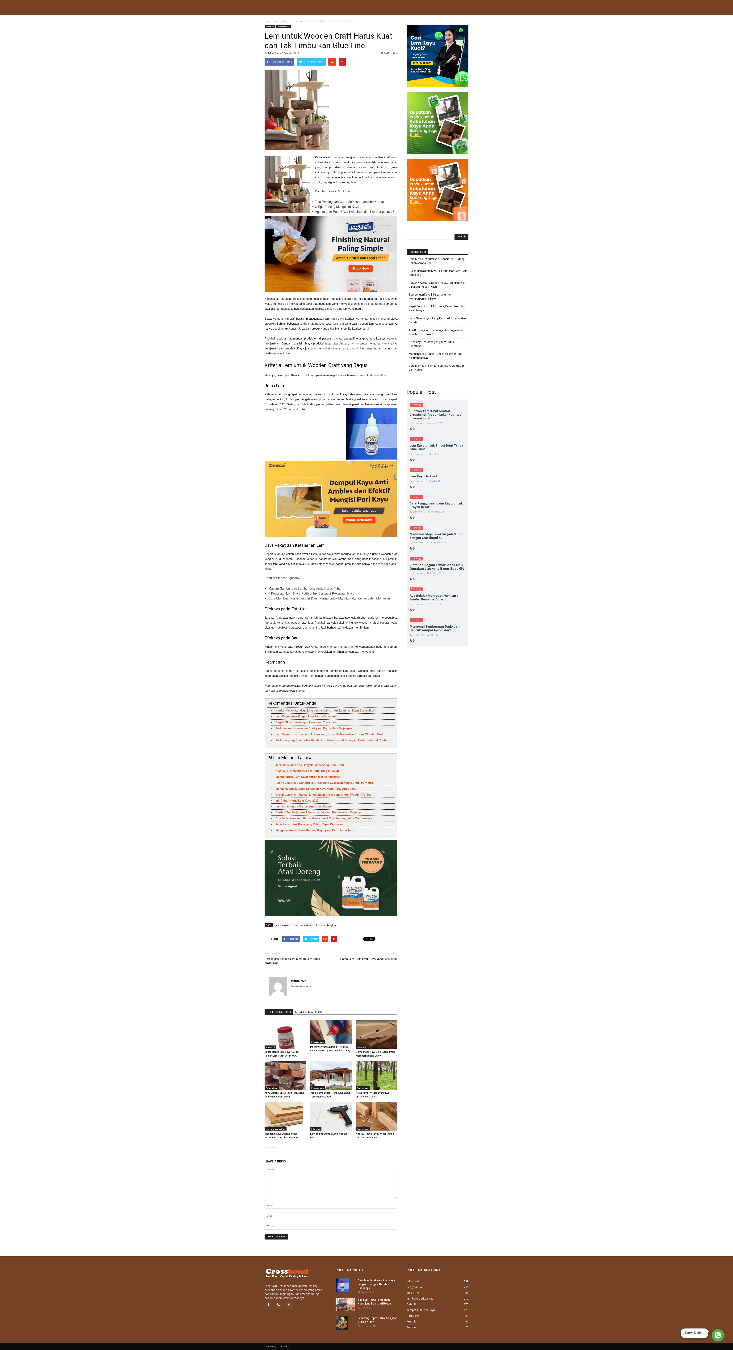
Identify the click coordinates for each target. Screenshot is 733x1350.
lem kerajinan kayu (302, 925)
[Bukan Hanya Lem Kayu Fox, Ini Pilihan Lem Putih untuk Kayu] (285, 1034)
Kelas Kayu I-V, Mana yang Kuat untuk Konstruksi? (431, 344)
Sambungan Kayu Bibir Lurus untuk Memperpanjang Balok (430, 296)
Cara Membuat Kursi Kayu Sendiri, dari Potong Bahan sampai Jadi (437, 261)
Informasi (280, 21)
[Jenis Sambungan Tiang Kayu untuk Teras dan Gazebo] (331, 1075)
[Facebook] (268, 1305)
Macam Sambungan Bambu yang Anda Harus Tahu (304, 588)
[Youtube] (289, 1305)
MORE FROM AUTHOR (308, 1012)
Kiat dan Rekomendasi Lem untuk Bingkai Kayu (307, 770)
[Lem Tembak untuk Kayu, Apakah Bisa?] (331, 1116)
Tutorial (412, 1327)
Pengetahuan (284, 26)
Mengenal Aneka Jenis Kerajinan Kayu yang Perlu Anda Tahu (315, 788)
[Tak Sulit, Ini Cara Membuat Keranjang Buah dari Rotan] (345, 1304)
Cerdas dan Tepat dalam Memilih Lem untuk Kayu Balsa (292, 961)
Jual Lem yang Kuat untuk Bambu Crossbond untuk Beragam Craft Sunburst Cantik (331, 740)
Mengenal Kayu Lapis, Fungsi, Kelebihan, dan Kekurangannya (435, 355)
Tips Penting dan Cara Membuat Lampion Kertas (349, 202)
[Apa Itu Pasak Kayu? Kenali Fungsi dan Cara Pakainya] (376, 1116)
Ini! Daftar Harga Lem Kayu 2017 (296, 800)
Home (268, 21)
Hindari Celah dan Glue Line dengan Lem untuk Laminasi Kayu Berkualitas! (325, 710)
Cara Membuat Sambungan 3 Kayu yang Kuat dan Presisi (436, 367)
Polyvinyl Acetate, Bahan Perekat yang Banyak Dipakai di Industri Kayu (437, 284)
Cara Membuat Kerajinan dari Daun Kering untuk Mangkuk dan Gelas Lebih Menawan (329, 598)
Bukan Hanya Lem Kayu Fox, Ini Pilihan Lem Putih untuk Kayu (438, 272)
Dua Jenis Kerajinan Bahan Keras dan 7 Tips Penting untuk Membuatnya (323, 818)
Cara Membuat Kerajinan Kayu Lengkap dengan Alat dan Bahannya (376, 1284)
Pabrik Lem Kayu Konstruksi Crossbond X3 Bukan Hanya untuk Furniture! (325, 782)
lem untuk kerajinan (326, 925)
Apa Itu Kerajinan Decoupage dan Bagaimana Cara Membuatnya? (436, 332)
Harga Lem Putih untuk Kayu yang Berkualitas (368, 959)
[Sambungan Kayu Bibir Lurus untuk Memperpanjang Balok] (376, 1034)
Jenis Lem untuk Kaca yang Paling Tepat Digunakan (309, 824)
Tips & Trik (413, 1293)
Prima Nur (273, 53)
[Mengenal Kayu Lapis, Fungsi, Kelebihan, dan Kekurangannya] (285, 1116)
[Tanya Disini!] (717, 1334)
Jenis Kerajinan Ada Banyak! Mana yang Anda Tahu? (310, 765)
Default (411, 1304)
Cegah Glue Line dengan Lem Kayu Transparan (306, 722)
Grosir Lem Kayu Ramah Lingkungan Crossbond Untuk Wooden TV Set (323, 794)
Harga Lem (413, 1316)
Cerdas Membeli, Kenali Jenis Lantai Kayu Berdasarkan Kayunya (318, 812)
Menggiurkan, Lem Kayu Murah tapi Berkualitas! (307, 776)
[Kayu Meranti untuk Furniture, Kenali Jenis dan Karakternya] (285, 1075)
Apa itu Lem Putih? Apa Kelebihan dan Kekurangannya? (354, 212)
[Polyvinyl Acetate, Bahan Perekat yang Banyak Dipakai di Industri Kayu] (331, 1032)
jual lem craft (282, 925)
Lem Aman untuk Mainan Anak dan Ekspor (303, 806)
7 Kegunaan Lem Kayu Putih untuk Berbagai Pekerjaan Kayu (311, 593)
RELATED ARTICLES (279, 1012)
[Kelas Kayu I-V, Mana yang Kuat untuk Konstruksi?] (376, 1075)
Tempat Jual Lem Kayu (421, 1310)
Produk (411, 1321)
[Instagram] (279, 1305)
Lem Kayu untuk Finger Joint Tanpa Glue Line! (306, 716)
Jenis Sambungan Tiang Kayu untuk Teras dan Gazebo (437, 320)
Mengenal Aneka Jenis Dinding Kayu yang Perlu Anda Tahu (314, 830)
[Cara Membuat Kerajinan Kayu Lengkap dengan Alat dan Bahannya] (342, 1285)
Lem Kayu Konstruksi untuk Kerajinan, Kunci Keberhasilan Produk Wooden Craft (329, 734)
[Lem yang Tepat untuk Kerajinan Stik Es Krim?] (342, 1323)
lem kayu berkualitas (275, 1128)
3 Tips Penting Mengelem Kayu (337, 207)
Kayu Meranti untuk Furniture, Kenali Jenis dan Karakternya (437, 308)
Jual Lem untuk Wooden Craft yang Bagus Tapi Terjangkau (314, 728)
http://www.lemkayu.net (301, 986)
